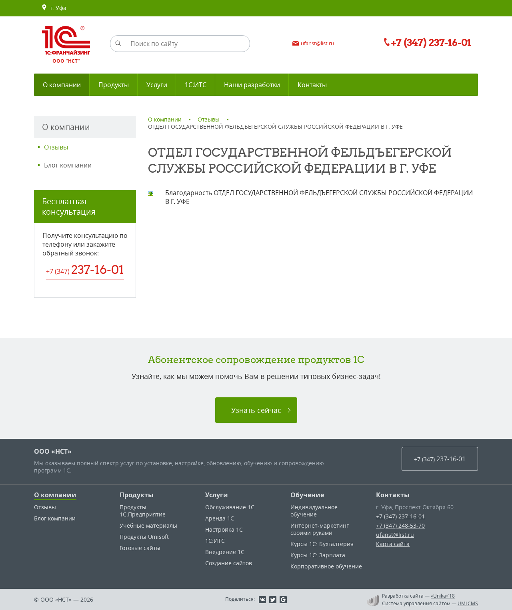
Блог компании (68, 165)
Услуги (216, 494)
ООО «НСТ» (53, 451)
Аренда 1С (219, 518)
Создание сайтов (228, 563)
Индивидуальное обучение (314, 510)
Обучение (307, 494)
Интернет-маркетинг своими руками (319, 529)
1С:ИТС (215, 540)
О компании (55, 494)
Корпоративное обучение (326, 566)
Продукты (137, 494)
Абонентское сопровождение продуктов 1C (256, 359)
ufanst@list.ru (395, 534)
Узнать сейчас (256, 410)
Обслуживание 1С (229, 507)
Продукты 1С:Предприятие (143, 510)
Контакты (393, 494)
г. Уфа (56, 8)
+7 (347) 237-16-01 (400, 516)
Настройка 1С (224, 529)
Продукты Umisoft (144, 536)
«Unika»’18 (443, 595)
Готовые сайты (140, 548)
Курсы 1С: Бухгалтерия (322, 544)
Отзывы (56, 147)
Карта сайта (393, 544)
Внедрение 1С (224, 552)
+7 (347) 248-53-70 (400, 525)
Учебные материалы (148, 525)
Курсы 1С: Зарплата (317, 555)
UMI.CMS (468, 603)
